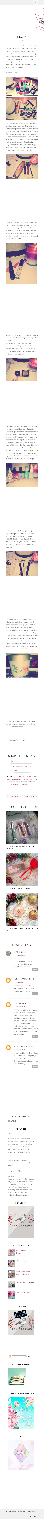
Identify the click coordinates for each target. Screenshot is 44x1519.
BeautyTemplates (17, 1511)
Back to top (32, 1517)
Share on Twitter (23, 766)
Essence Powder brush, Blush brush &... (20, 847)
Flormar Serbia (14, 782)
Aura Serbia (20, 779)
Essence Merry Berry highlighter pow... (22, 929)
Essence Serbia (31, 779)
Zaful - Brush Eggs (23, 1293)
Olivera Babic (20, 1003)
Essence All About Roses (18, 888)
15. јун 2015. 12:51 (19, 1006)
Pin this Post (23, 771)
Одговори (35, 969)
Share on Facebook (23, 762)
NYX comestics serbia (25, 784)
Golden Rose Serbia (27, 782)
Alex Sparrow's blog (24, 979)
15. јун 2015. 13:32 (19, 1049)
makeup (14, 784)
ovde (34, 51)
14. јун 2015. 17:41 (19, 955)
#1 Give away (21, 1261)
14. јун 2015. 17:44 (19, 982)
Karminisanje (20, 952)
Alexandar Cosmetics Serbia (23, 776)
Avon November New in (25, 1282)
